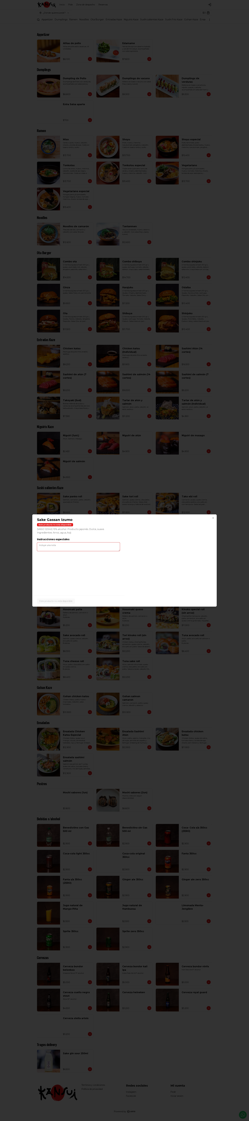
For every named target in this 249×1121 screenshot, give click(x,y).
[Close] (213, 518)
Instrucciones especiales (53, 539)
